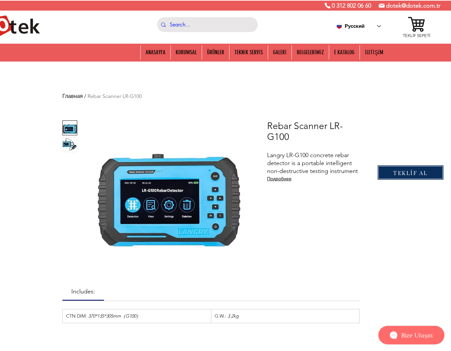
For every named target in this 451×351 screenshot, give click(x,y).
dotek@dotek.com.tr (413, 5)
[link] (83, 291)
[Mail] (381, 5)
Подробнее (279, 179)
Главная (72, 96)
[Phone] (327, 5)
